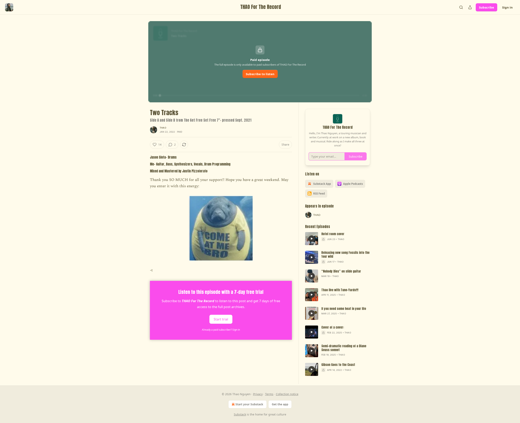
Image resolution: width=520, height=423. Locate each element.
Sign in (507, 7)
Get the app (280, 404)
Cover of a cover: (332, 327)
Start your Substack (249, 404)
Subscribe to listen (260, 74)
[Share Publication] (470, 7)
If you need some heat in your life (343, 309)
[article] (337, 238)
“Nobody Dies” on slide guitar (341, 271)
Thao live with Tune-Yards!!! (339, 290)
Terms (269, 394)
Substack (240, 414)
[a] (311, 238)
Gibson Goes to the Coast (338, 365)
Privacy (258, 394)
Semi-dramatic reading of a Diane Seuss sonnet (343, 348)
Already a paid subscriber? (221, 329)
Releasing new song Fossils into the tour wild (345, 255)
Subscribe (486, 7)
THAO (163, 127)
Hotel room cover (332, 234)
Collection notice (287, 394)
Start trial (221, 319)
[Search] (461, 7)
